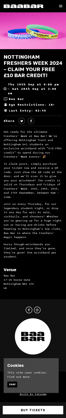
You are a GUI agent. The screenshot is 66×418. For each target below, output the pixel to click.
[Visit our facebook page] (31, 121)
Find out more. (19, 376)
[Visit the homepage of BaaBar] (23, 6)
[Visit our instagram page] (37, 310)
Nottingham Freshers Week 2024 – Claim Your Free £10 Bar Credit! (33, 66)
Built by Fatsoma (33, 394)
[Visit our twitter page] (21, 121)
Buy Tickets (33, 410)
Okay (12, 384)
